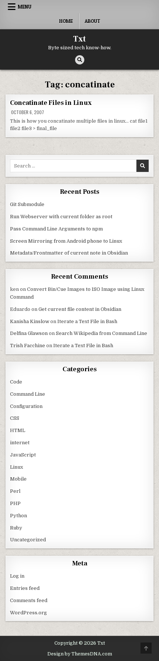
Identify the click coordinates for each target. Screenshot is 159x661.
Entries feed (25, 588)
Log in (17, 576)
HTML (17, 430)
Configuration (26, 406)
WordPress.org (28, 612)
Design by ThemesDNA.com (79, 654)
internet (20, 442)
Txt (79, 39)
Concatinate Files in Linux (51, 103)
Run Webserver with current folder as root (61, 216)
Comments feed (28, 600)
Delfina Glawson (29, 333)
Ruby (16, 528)
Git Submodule (27, 204)
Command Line (27, 394)
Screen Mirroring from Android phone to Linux (66, 241)
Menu (24, 7)
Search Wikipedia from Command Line (101, 333)
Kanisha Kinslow (29, 321)
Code (16, 382)
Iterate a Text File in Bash (87, 321)
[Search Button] (79, 59)
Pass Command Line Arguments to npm (56, 229)
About (92, 21)
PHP (15, 503)
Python (18, 515)
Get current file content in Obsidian (79, 309)
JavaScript (23, 455)
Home (66, 21)
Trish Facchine (27, 345)
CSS (14, 418)
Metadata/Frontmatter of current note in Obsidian (69, 253)
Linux (16, 467)
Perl (15, 491)
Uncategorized (28, 539)
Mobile (18, 479)
